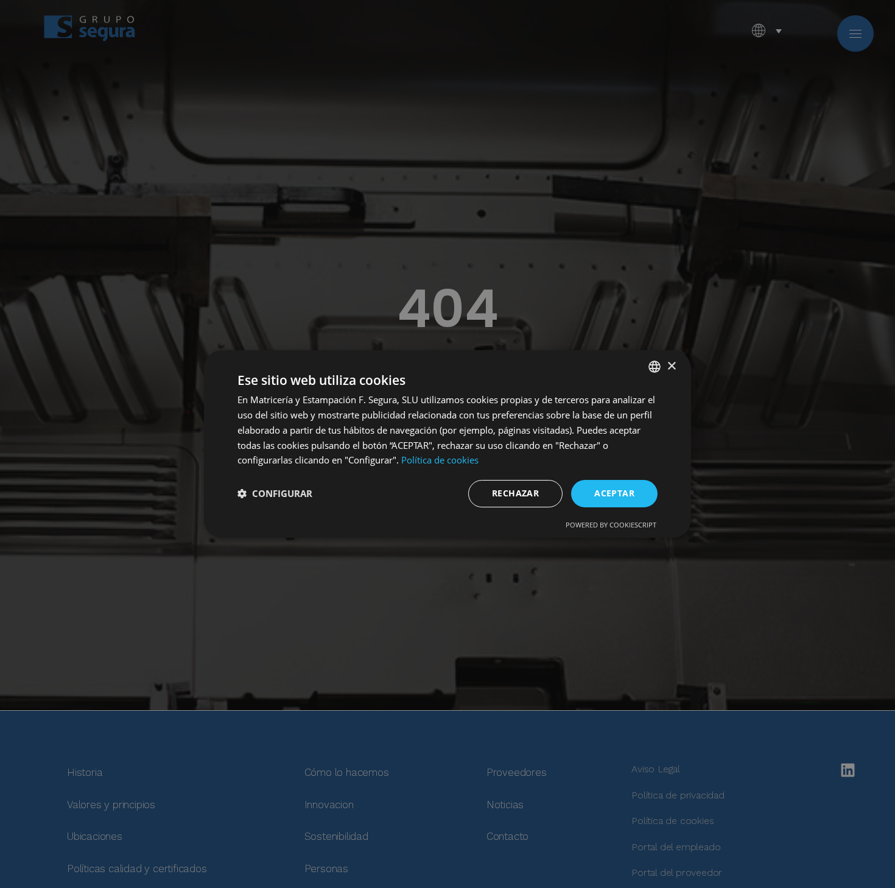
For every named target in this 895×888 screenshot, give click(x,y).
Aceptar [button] (614, 493)
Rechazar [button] (515, 493)
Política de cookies (440, 460)
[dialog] (447, 444)
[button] (274, 494)
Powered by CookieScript (611, 524)
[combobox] (654, 367)
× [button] (671, 366)
